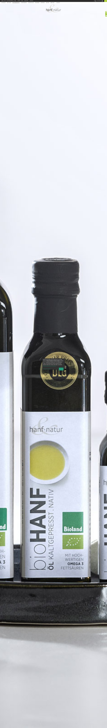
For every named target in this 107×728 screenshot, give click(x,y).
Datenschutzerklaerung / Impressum (49, 366)
